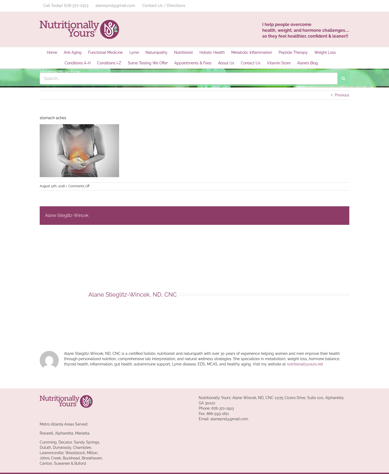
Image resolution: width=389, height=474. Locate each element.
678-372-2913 (222, 408)
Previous (342, 95)
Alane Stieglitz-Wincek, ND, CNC (132, 294)
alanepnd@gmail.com (229, 419)
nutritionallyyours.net (305, 364)
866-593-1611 (217, 414)
